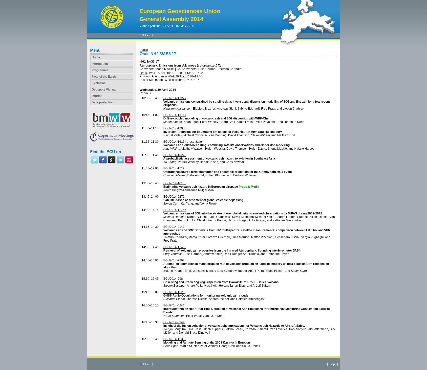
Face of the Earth (104, 76)
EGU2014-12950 (174, 128)
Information (100, 64)
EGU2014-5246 (174, 305)
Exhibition (99, 83)
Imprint (97, 96)
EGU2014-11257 (174, 210)
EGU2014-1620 (174, 292)
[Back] (144, 50)
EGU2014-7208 (174, 260)
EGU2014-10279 (174, 155)
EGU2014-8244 (174, 322)
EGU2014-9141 (174, 227)
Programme (100, 70)
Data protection (102, 102)
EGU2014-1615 (174, 141)
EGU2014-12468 (174, 247)
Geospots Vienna (104, 89)
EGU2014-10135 (174, 183)
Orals (143, 73)
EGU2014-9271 (174, 196)
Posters (145, 76)
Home (96, 57)
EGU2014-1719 (174, 168)
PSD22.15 (192, 80)
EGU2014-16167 (174, 115)
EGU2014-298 (173, 278)
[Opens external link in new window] (94, 162)
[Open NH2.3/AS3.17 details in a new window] (219, 65)
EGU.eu (145, 35)
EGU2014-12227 (174, 98)
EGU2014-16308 (174, 339)
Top (332, 364)
